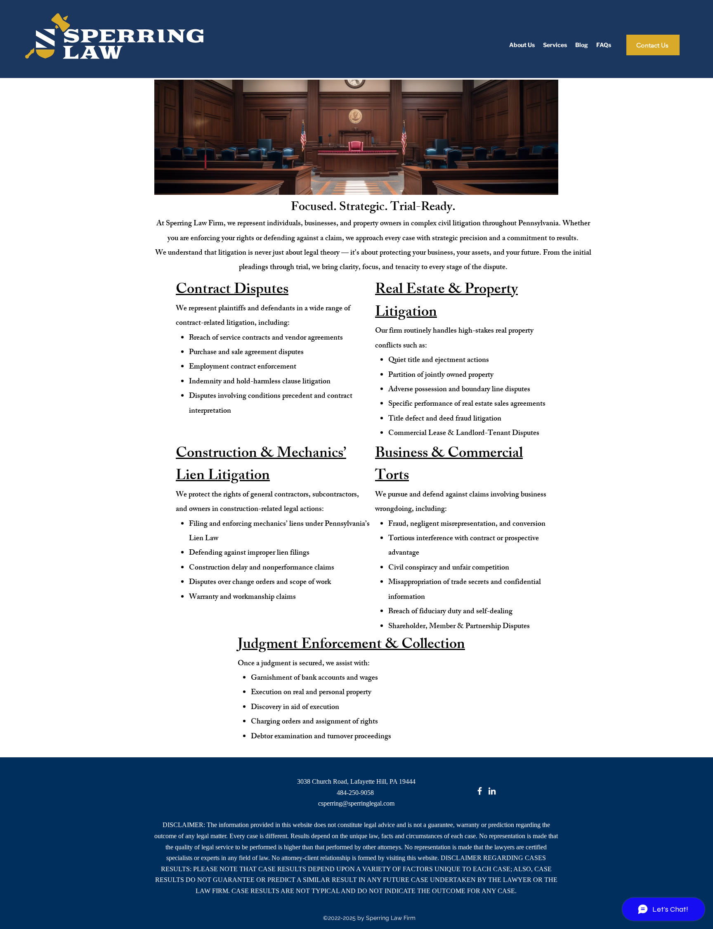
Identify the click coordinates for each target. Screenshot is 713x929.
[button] (555, 45)
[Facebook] (480, 791)
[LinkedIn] (492, 791)
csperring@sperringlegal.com (356, 803)
